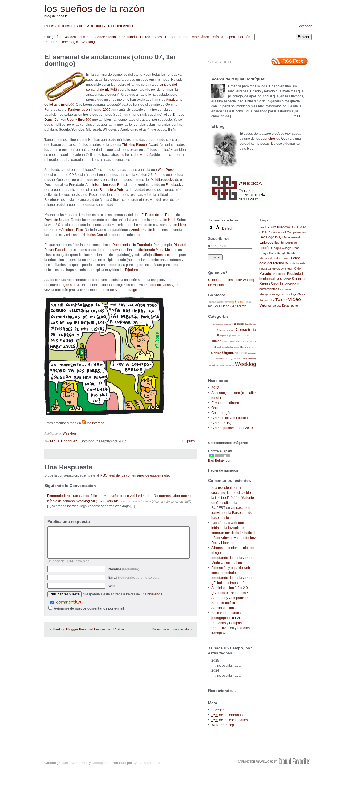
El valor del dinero (225, 403)
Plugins (281, 273)
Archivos (96, 26)
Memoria (290, 263)
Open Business (252, 347)
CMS (73, 175)
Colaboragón (221, 413)
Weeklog (88, 42)
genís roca (71, 285)
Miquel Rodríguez (63, 441)
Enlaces (266, 242)
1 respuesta (188, 441)
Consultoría (128, 37)
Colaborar (221, 330)
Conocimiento (105, 37)
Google (276, 248)
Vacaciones (214, 365)
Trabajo (237, 359)
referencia (155, 594)
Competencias (296, 232)
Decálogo (266, 237)
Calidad (300, 227)
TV (272, 300)
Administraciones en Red (104, 185)
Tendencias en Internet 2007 (89, 110)
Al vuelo (85, 37)
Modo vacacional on (226, 563)
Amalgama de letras (146, 230)
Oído (297, 268)
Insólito (285, 258)
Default (227, 228)
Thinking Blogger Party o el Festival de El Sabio (88, 629)
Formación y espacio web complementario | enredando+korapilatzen (230, 573)
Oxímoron (287, 268)
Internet (232, 341)
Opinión (244, 37)
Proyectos (220, 359)
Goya (285, 139)
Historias (254, 336)
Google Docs (291, 248)
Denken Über (64, 120)
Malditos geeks (162, 180)
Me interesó (95, 423)
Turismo (264, 300)
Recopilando (120, 26)
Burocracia (285, 227)
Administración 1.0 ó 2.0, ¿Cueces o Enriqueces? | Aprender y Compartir (230, 593)
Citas (254, 324)
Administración (218, 324)
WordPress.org (222, 725)
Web (111, 586)
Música (217, 37)
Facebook (173, 185)
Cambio (248, 324)
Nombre (123, 569)
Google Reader (286, 253)
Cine (263, 232)
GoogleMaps (267, 253)
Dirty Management (287, 237)
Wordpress (274, 305)
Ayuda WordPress (146, 763)
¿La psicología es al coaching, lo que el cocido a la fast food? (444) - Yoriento (232, 493)
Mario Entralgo (126, 290)
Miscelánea (200, 37)
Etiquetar (291, 242)
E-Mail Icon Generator (229, 306)
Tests (301, 294)
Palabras (51, 42)
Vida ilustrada (230, 365)
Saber (287, 278)
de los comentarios (229, 720)
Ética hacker (290, 305)
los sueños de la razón (94, 8)
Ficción (264, 248)
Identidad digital (269, 258)
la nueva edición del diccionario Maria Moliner (141, 250)
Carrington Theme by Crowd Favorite (274, 761)
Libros (183, 37)
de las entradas (227, 715)
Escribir (279, 242)
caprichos (268, 139)
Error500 (67, 105)
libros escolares (166, 255)
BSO (273, 227)
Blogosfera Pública (114, 190)
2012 (215, 388)
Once (215, 408)
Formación (243, 336)
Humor (170, 37)
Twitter (281, 300)
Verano (222, 365)
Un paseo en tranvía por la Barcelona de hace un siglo (231, 513)
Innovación (225, 341)
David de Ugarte (56, 220)
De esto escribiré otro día (171, 629)
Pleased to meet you (64, 26)
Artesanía (229, 324)
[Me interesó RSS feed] (84, 423)
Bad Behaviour (219, 460)
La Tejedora (129, 270)
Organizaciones (234, 353)
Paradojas (267, 274)
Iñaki (171, 220)
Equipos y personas (228, 335)
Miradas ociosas (248, 341)
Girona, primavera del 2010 (232, 428)
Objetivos (274, 268)
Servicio (277, 284)
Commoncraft (277, 232)
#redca (70, 37)
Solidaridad (285, 288)
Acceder (305, 26)
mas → (299, 116)
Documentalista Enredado (132, 245)
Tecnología (69, 42)
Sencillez (299, 279)
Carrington (100, 763)
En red (145, 37)
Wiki (263, 305)
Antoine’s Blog (72, 230)
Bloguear (239, 323)
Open (231, 37)
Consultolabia (226, 503)
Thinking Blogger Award (140, 145)
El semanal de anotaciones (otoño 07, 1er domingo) (110, 60)
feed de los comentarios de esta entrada (134, 475)
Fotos (158, 37)
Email (134, 578)
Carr (100, 235)
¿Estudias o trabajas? (227, 583)
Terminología (289, 294)
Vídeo (294, 299)
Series (264, 284)
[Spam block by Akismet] (219, 457)
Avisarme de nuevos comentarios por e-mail (89, 608)
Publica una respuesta (68, 521)
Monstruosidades (223, 347)
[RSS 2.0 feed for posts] (289, 61)
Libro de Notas (160, 285)
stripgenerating (269, 294)
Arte (225, 324)
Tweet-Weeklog (248, 359)
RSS (279, 278)
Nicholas (89, 235)
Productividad (211, 359)
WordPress (166, 170)
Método (236, 347)
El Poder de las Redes (158, 215)
